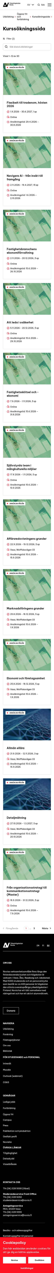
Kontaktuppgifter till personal (18, 1236)
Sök (43, 5)
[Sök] (6, 47)
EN (38, 945)
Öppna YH (8, 1114)
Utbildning (8, 16)
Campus (7, 1120)
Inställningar (27, 1268)
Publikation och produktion (16, 1131)
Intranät (7, 1063)
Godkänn (39, 1260)
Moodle (7, 1069)
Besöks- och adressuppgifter (17, 1230)
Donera (11, 1010)
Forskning (8, 1034)
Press (5, 1125)
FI (43, 945)
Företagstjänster (11, 1040)
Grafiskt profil (10, 1136)
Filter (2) (11, 38)
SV (28, 5)
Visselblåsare (9, 1164)
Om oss (7, 1045)
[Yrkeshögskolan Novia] (11, 5)
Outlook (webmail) (12, 1076)
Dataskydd (8, 1158)
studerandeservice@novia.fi (17, 1200)
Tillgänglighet (10, 1153)
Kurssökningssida (41, 16)
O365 (6, 1082)
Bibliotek (7, 1051)
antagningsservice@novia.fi (17, 1215)
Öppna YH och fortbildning (23, 17)
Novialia (7, 1142)
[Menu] (49, 5)
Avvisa (14, 1260)
